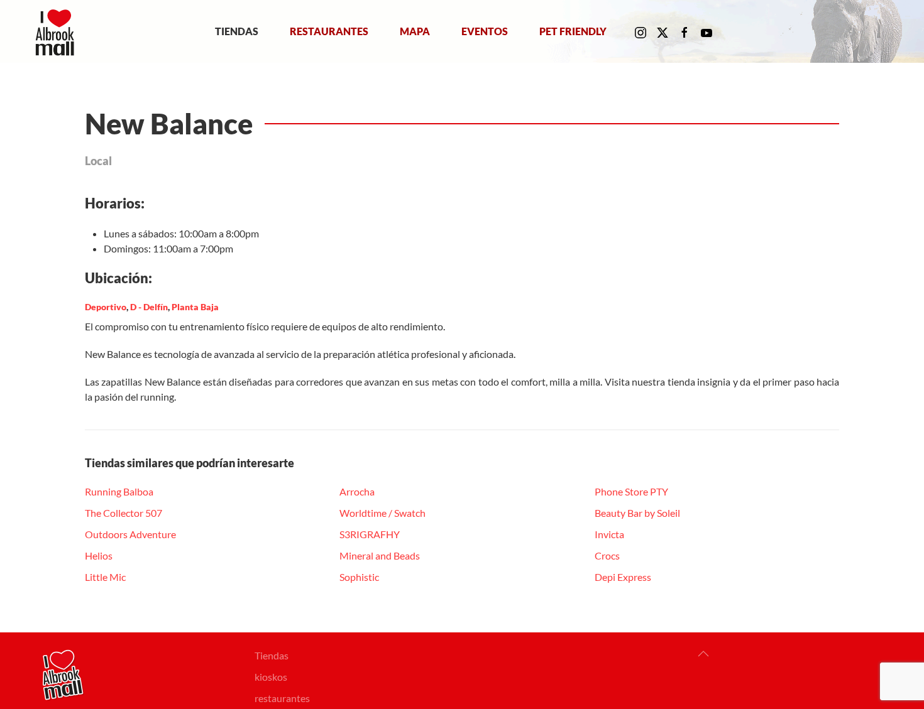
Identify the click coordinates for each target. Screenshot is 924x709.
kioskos (271, 677)
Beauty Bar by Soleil (637, 513)
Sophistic (359, 577)
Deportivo (105, 306)
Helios (99, 555)
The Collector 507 (123, 513)
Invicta (609, 534)
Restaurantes (329, 31)
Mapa (415, 31)
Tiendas (236, 31)
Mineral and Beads (379, 555)
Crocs (607, 555)
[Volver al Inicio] (57, 31)
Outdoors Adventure (130, 534)
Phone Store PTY (631, 491)
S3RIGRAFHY (369, 534)
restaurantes (282, 698)
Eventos (484, 31)
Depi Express (623, 577)
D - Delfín (149, 306)
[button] (703, 653)
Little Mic (105, 577)
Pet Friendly (573, 31)
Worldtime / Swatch (382, 513)
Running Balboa (119, 491)
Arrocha (357, 491)
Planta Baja (195, 306)
